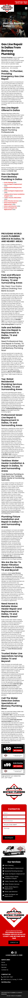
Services (3, 967)
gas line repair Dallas (14, 371)
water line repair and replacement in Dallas (12, 684)
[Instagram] (15, 952)
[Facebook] (12, 952)
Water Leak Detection (10, 206)
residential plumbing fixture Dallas (11, 557)
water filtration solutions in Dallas (11, 574)
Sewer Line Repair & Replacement (13, 191)
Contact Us (4, 970)
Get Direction (6, 982)
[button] (26, 8)
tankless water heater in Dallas (10, 512)
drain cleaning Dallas (7, 324)
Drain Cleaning (8, 182)
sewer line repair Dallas (8, 457)
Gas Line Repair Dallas (13, 121)
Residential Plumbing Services (13, 187)
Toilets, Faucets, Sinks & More (12, 197)
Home (3, 962)
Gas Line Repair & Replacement (13, 184)
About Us (4, 965)
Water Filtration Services (11, 201)
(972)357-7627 (7, 454)
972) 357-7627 (13, 171)
